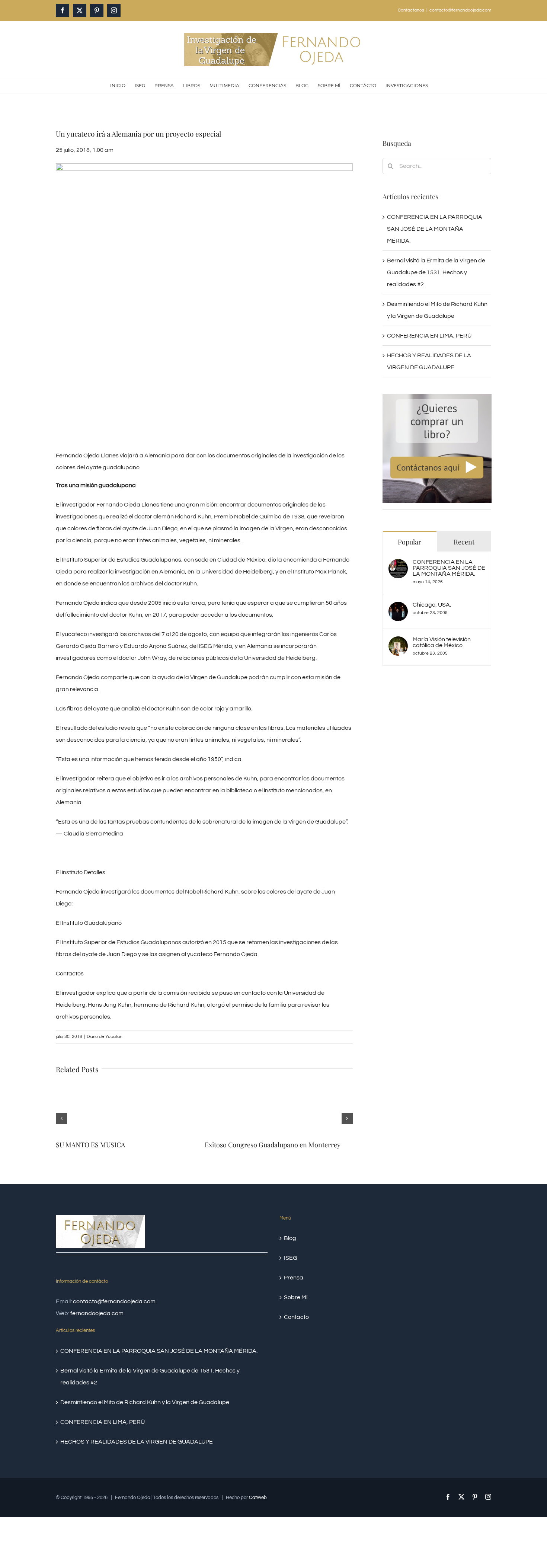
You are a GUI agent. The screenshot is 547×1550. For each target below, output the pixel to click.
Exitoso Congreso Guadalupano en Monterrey (272, 1144)
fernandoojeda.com (97, 1306)
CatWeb (258, 1490)
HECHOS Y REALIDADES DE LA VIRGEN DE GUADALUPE (136, 1434)
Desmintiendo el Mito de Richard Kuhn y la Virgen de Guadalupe (144, 1395)
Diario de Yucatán (104, 1036)
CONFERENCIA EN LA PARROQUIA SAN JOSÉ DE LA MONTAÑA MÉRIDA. (434, 229)
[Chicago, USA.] (398, 608)
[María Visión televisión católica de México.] (398, 642)
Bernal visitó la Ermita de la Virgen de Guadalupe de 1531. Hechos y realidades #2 (436, 272)
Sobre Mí (295, 1290)
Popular (409, 541)
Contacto (296, 1310)
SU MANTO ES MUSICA (90, 1144)
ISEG (290, 1250)
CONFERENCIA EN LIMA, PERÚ (429, 336)
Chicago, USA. (432, 605)
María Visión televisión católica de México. (442, 642)
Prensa (293, 1270)
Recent (464, 541)
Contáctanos (411, 10)
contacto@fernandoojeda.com (460, 10)
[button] (61, 1114)
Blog (290, 1231)
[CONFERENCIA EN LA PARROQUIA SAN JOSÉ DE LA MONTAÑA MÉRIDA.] (398, 565)
